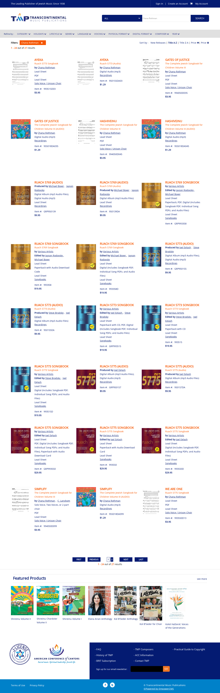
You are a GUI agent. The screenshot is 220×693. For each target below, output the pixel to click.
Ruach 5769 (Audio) (48, 182)
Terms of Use (18, 685)
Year (174, 33)
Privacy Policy (37, 685)
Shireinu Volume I (72, 618)
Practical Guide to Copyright (189, 649)
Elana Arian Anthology (100, 618)
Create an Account (178, 3)
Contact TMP (142, 660)
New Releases (158, 42)
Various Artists (176, 186)
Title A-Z (172, 42)
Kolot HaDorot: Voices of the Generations (176, 626)
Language (83, 33)
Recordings (106, 75)
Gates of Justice (177, 60)
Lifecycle (54, 33)
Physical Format (118, 33)
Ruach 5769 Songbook (182, 182)
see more (202, 578)
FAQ (98, 649)
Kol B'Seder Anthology (126, 618)
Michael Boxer (56, 186)
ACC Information (144, 655)
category (22, 33)
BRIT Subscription (106, 660)
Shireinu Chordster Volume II (47, 620)
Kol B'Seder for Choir (151, 624)
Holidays (39, 33)
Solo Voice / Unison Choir (47, 83)
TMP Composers (144, 649)
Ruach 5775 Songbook (51, 428)
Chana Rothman (30, 42)
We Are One (173, 489)
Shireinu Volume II (21, 618)
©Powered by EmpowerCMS (159, 688)
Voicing (98, 33)
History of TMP (104, 655)
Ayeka (38, 60)
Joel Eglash (185, 247)
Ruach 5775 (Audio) (114, 366)
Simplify (40, 489)
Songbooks (171, 218)
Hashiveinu (108, 121)
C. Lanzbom (63, 500)
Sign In (159, 3)
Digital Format (141, 33)
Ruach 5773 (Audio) (110, 63)
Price (194, 42)
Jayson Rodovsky (185, 190)
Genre (68, 33)
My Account (201, 3)
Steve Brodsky (56, 312)
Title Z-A (184, 42)
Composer (161, 33)
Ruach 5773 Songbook (46, 63)
